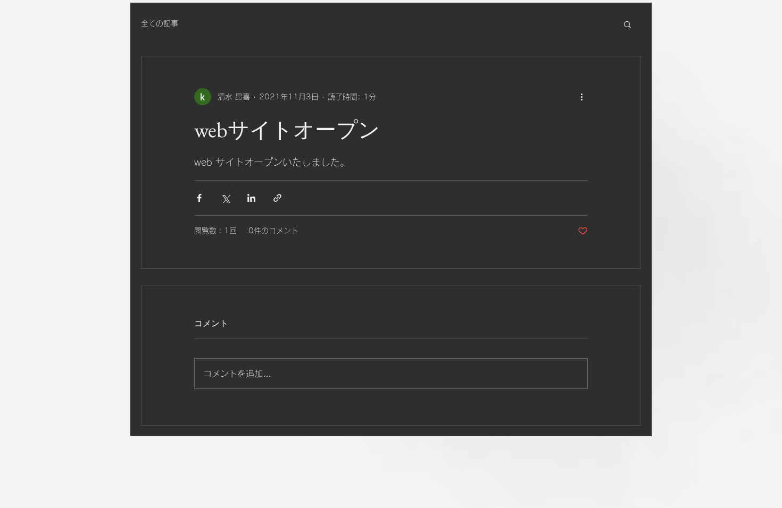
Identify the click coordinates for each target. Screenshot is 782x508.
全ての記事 (159, 23)
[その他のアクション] (581, 96)
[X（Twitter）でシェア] (225, 198)
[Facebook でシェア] (199, 198)
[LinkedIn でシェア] (251, 198)
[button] (627, 24)
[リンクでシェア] (277, 198)
